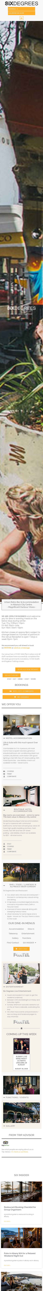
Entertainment (28, 933)
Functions (26, 938)
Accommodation (16, 929)
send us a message (22, 648)
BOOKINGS (12, 9)
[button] (21, 18)
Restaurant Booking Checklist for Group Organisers (20, 1208)
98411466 (7, 648)
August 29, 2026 (21, 1062)
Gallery (15, 938)
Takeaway (13, 933)
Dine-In (31, 929)
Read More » (7, 1221)
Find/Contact (13, 943)
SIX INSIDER (28, 943)
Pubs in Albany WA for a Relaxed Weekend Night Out (19, 1254)
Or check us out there (19, 1152)
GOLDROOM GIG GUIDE (16, 13)
